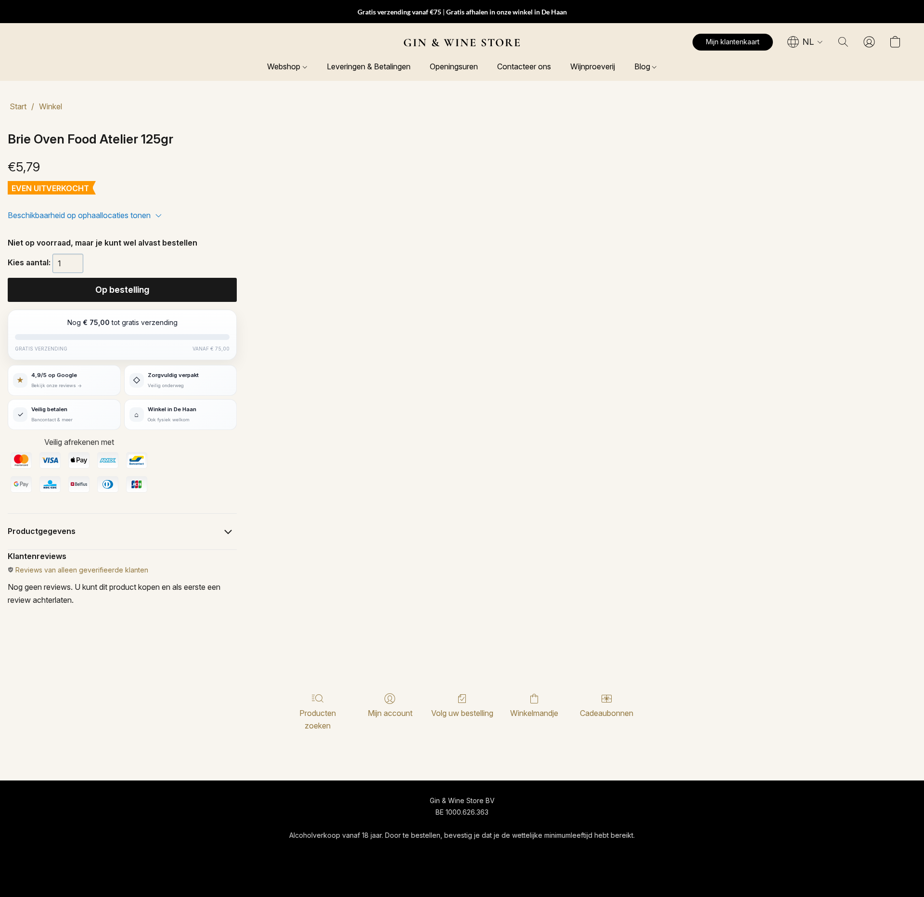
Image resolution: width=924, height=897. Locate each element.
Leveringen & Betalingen (369, 66)
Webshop (284, 66)
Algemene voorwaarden (382, 853)
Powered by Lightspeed (462, 871)
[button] (462, 42)
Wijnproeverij (592, 66)
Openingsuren (454, 66)
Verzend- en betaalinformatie (477, 853)
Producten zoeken (317, 719)
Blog (643, 66)
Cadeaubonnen (606, 713)
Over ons (548, 853)
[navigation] (805, 41)
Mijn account (390, 713)
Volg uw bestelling (462, 713)
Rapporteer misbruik (605, 853)
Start (18, 106)
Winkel (50, 106)
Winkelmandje (534, 713)
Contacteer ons (524, 66)
